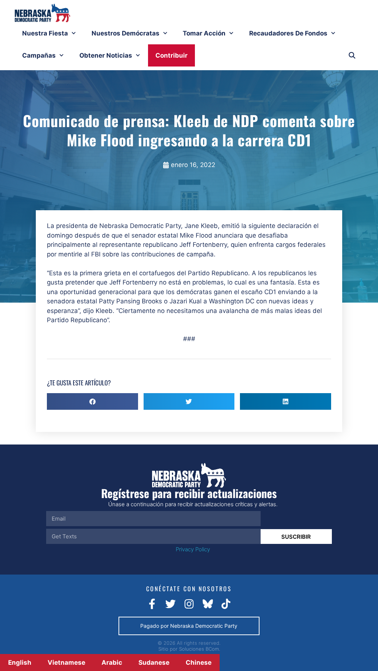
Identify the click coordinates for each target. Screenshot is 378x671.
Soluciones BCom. (199, 649)
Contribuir (171, 55)
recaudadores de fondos (288, 33)
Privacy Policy (193, 549)
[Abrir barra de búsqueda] (351, 55)
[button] (92, 401)
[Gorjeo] (170, 604)
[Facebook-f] (152, 604)
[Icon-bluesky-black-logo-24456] (207, 604)
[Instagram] (189, 604)
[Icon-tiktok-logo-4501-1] (226, 604)
